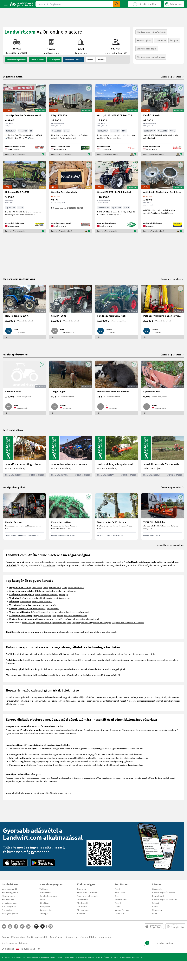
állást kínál (110, 659)
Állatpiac (174, 40)
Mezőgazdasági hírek (14, 487)
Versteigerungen (9, 902)
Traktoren (43, 888)
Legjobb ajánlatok (12, 76)
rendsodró (50, 590)
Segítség (9, 948)
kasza (41, 590)
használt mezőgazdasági (69, 561)
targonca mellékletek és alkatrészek (128, 622)
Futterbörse (82, 906)
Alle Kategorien (9, 906)
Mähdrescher (45, 892)
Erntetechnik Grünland (87, 892)
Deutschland (158, 895)
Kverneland (65, 700)
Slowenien (157, 909)
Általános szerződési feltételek (81, 937)
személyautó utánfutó (42, 601)
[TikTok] (22, 926)
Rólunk (5, 937)
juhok (53, 659)
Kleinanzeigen (8, 895)
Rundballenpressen (48, 895)
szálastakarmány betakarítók (109, 654)
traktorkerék (39, 608)
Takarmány (160, 40)
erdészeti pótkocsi (49, 594)
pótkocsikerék (52, 608)
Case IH (140, 697)
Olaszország (115, 729)
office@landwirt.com (54, 792)
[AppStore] (15, 862)
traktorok (91, 654)
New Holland (55, 587)
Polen (154, 913)
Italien (155, 906)
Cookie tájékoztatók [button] (37, 937)
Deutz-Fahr (119, 913)
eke (68, 598)
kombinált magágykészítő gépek (51, 598)
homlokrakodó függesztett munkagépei (53, 622)
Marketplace (54, 59)
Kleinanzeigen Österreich (163, 892)
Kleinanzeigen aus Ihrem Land (19, 278)
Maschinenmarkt (9, 888)
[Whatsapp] (28, 926)
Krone (47, 700)
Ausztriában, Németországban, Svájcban (90, 729)
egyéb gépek (119, 669)
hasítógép (63, 594)
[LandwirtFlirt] (50, 926)
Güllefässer (44, 902)
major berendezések (67, 669)
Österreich (157, 888)
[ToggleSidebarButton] (6, 4)
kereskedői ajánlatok (16, 59)
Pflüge (42, 899)
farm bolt (128, 654)
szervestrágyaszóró (80, 612)
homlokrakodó (28, 622)
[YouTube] (4, 926)
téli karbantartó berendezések (85, 619)
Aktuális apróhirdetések (15, 354)
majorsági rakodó (54, 619)
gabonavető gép (48, 605)
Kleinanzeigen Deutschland (164, 899)
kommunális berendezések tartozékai (94, 669)
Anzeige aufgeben (10, 913)
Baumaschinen (46, 909)
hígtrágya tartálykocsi (61, 612)
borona (32, 598)
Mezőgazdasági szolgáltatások (151, 56)
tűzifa (152, 654)
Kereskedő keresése (73, 59)
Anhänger (43, 913)
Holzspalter (44, 906)
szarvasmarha (37, 659)
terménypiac (139, 654)
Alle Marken (7, 909)
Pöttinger (55, 700)
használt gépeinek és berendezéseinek (45, 697)
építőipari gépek (78, 654)
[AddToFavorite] (42, 88)
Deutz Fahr (32, 700)
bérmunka (141, 659)
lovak (47, 659)
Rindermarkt (82, 899)
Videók (90, 59)
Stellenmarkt (83, 909)
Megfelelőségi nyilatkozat (15, 943)
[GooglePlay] (43, 862)
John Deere (37, 587)
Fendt (45, 587)
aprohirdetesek (37, 59)
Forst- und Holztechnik (87, 895)
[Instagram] (10, 926)
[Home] (21, 4)
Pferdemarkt (82, 902)
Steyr (109, 697)
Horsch (89, 700)
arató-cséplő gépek (47, 615)
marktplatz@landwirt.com (132, 957)
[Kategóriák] (36, 926)
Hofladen (81, 913)
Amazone (75, 700)
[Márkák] (42, 926)
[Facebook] (16, 926)
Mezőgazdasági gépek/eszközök (151, 32)
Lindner (133, 697)
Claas (64, 587)
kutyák (60, 659)
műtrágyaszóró (43, 612)
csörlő (37, 594)
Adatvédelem (56, 937)
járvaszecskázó (80, 615)
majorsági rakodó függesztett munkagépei (91, 622)
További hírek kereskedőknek (170, 544)
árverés (101, 59)
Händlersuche (8, 899)
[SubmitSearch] (116, 4)
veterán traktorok (76, 587)
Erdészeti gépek (144, 40)
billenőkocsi (25, 601)
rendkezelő (60, 590)
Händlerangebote (10, 892)
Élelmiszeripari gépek (146, 48)
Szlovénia (140, 729)
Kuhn (40, 700)
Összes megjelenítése (171, 76)
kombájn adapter (64, 615)
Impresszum (104, 937)
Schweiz (156, 902)
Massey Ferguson (122, 909)
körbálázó (71, 590)
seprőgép (67, 619)
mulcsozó (36, 605)
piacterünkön (49, 565)
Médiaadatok (18, 937)
